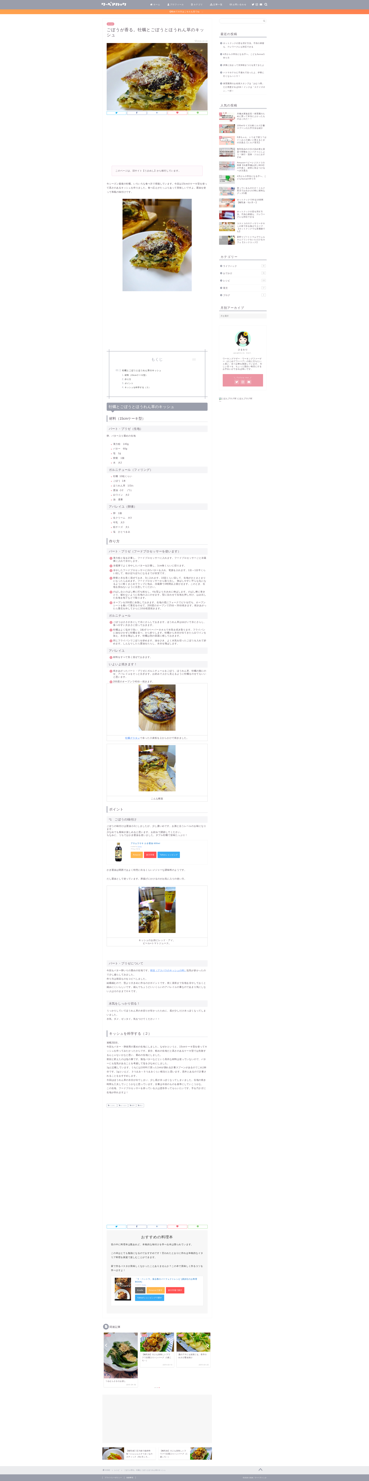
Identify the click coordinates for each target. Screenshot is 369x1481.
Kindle (140, 1290)
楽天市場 (150, 855)
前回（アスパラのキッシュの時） (168, 970)
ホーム (156, 4)
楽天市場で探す (175, 1290)
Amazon (137, 855)
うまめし (112, 1105)
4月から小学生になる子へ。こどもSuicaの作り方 (244, 56)
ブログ (243, 295)
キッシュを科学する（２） (138, 387)
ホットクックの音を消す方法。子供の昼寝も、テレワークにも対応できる (243, 45)
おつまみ (123, 1105)
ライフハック (243, 266)
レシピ (110, 24)
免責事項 (129, 1477)
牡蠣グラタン (132, 738)
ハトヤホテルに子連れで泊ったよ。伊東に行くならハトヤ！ (243, 74)
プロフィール (176, 4)
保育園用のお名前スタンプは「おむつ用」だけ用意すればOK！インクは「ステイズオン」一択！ (244, 87)
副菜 (133, 1105)
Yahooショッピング (169, 855)
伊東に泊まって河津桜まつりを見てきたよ (243, 65)
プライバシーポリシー (113, 1477)
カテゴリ (198, 4)
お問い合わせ (239, 4)
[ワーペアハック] (137, 6)
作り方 (128, 379)
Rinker (140, 846)
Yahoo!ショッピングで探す (149, 1298)
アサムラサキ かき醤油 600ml (145, 843)
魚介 (141, 1105)
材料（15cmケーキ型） (136, 375)
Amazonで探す (156, 1290)
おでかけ (243, 273)
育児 (243, 288)
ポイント (129, 383)
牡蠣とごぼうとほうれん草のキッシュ (141, 370)
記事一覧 (217, 4)
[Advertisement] (157, 141)
